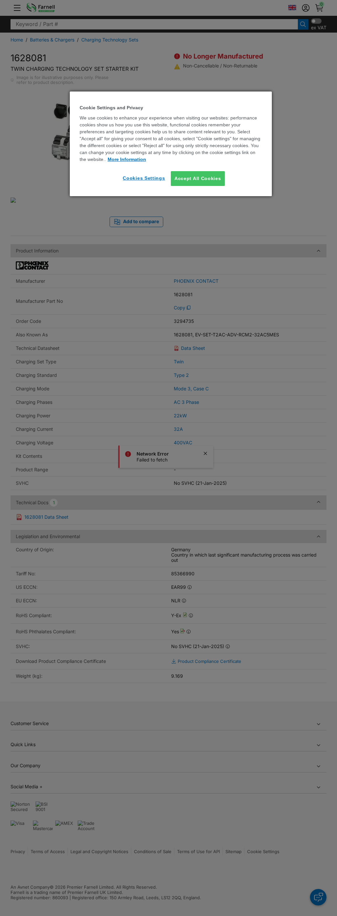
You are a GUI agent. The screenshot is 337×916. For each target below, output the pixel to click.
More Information (127, 159)
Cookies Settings (144, 178)
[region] (171, 144)
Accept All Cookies (197, 178)
